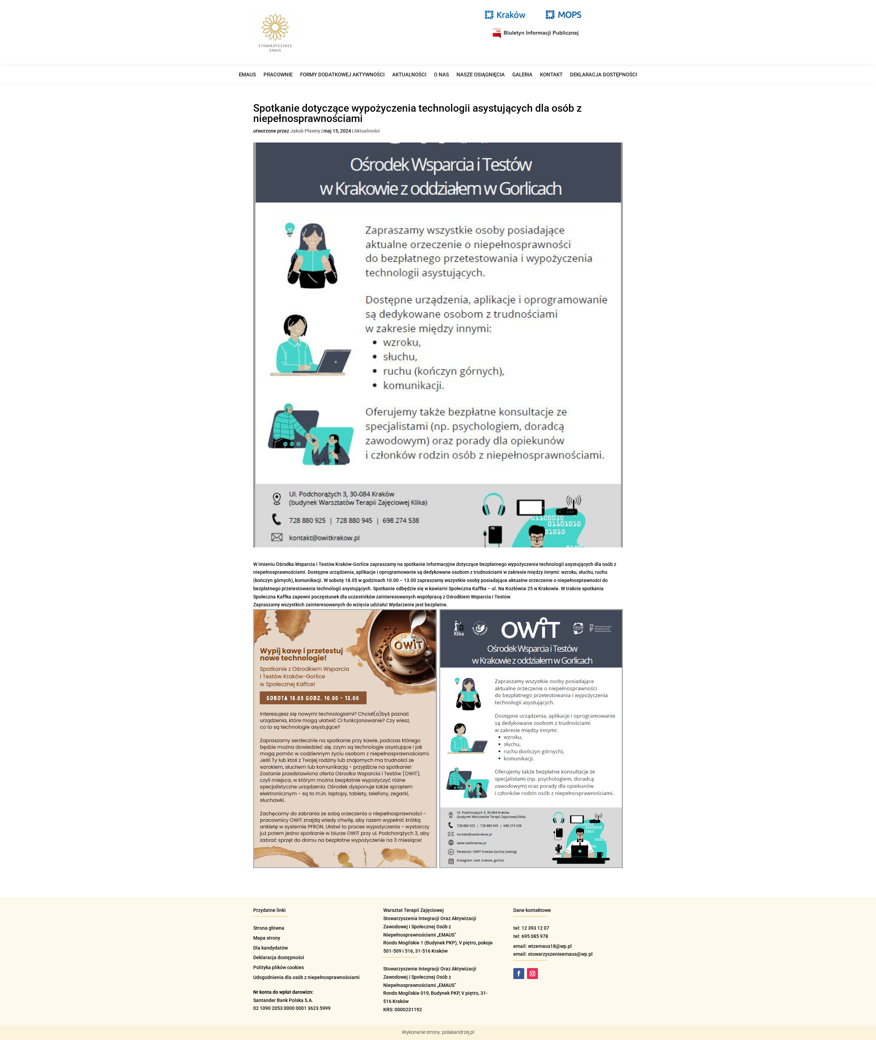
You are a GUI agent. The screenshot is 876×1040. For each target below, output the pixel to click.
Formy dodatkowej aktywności (342, 75)
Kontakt (551, 75)
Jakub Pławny (305, 131)
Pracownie (278, 75)
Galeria (522, 75)
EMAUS (247, 75)
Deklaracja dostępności (603, 75)
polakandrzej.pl (458, 1032)
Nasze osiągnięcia (480, 75)
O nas (441, 75)
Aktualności (409, 75)
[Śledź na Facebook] (518, 973)
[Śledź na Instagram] (532, 973)
